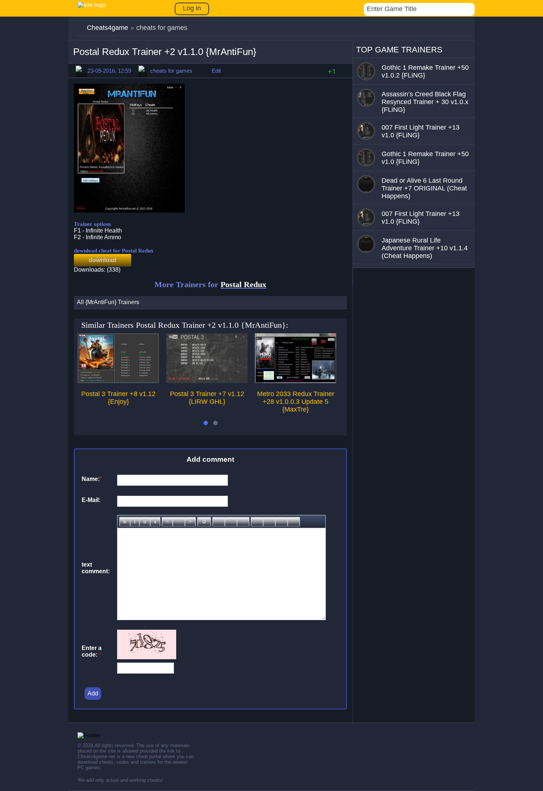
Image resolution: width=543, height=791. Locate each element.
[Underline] (144, 521)
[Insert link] (218, 521)
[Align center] (179, 521)
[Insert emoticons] (204, 521)
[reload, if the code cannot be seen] (146, 657)
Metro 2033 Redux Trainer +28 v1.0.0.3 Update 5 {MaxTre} (295, 401)
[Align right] (190, 521)
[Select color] (243, 521)
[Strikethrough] (155, 521)
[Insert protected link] (231, 521)
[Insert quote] (269, 521)
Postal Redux (243, 284)
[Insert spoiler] (293, 521)
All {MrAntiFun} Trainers (108, 302)
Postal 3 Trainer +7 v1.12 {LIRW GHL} (207, 397)
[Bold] (124, 521)
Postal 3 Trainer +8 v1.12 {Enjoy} (118, 397)
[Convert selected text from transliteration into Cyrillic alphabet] (281, 521)
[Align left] (167, 521)
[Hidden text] (257, 521)
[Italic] (135, 521)
